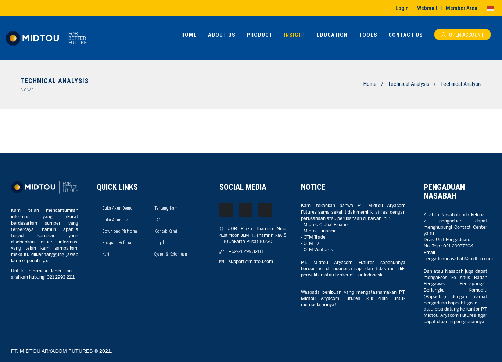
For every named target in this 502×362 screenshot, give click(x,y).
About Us (222, 35)
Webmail (427, 8)
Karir (106, 254)
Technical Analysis (408, 83)
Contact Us (405, 35)
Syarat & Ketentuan (170, 254)
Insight (295, 35)
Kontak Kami (165, 231)
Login (402, 8)
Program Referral (117, 242)
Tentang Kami (166, 208)
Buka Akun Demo (117, 208)
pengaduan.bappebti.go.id (450, 303)
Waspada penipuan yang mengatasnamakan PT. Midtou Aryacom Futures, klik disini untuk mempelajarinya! (353, 298)
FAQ (158, 219)
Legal (159, 242)
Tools (368, 35)
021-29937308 (458, 246)
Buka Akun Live (115, 219)
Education (332, 35)
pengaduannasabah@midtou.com (458, 259)
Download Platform (119, 231)
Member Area (461, 8)
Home (189, 35)
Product (260, 35)
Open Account (466, 35)
